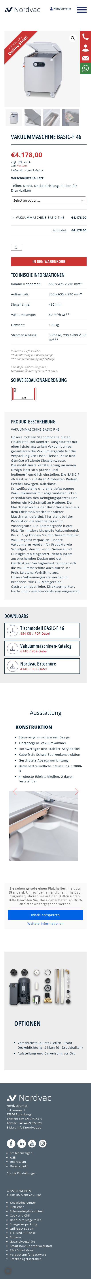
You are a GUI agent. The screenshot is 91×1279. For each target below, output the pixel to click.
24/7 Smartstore (21, 1250)
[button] (73, 38)
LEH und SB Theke (23, 1233)
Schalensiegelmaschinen (27, 1211)
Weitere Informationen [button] (45, 924)
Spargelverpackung (23, 1224)
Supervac (16, 1237)
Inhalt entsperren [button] (45, 915)
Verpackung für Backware (28, 1255)
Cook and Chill (20, 1215)
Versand (22, 165)
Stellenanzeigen (21, 1153)
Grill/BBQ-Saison (21, 1229)
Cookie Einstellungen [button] (21, 1173)
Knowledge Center (23, 1203)
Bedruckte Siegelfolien (26, 1220)
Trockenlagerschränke (25, 1259)
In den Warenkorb (48, 261)
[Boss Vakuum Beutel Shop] (29, 1097)
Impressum (18, 1162)
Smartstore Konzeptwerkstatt (31, 1246)
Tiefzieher (17, 1207)
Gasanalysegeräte (22, 1241)
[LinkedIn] (21, 1143)
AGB (13, 1157)
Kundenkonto (62, 8)
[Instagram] (42, 1143)
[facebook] (11, 1143)
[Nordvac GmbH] (22, 9)
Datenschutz (19, 1166)
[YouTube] (32, 1143)
